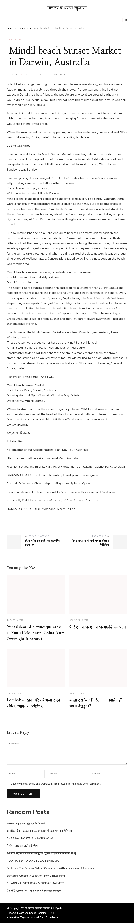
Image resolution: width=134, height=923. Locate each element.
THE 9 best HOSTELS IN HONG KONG (30, 838)
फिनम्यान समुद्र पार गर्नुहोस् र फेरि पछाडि (26, 823)
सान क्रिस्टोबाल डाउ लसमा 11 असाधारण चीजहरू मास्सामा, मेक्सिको (39, 831)
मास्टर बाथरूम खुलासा (67, 8)
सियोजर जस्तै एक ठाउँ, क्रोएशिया (22, 846)
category (15, 39)
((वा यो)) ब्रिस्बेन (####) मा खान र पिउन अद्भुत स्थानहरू (34, 890)
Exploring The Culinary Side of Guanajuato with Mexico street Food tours (51, 868)
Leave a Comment (57, 74)
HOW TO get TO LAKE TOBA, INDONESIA (33, 861)
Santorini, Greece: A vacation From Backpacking (36, 875)
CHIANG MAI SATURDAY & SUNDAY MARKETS (35, 883)
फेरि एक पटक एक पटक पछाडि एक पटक (98, 627)
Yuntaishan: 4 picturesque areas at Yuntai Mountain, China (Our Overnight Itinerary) (35, 633)
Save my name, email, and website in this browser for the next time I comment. (56, 784)
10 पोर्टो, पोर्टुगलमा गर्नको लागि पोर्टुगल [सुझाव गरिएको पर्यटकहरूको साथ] (41, 853)
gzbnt (15, 74)
